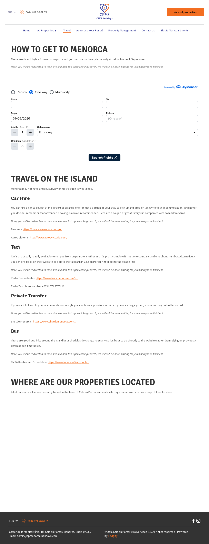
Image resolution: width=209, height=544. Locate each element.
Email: (12, 536)
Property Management (122, 30)
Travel (67, 30)
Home (26, 30)
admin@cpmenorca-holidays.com (37, 536)
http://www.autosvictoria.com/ (48, 237)
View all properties (185, 12)
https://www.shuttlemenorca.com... (54, 321)
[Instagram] (198, 521)
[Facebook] (193, 521)
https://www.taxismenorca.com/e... (57, 278)
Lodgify (113, 536)
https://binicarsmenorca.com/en (42, 229)
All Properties (47, 30)
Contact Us (148, 30)
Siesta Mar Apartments (175, 30)
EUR (10, 12)
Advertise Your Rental (89, 30)
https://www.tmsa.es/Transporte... (68, 362)
